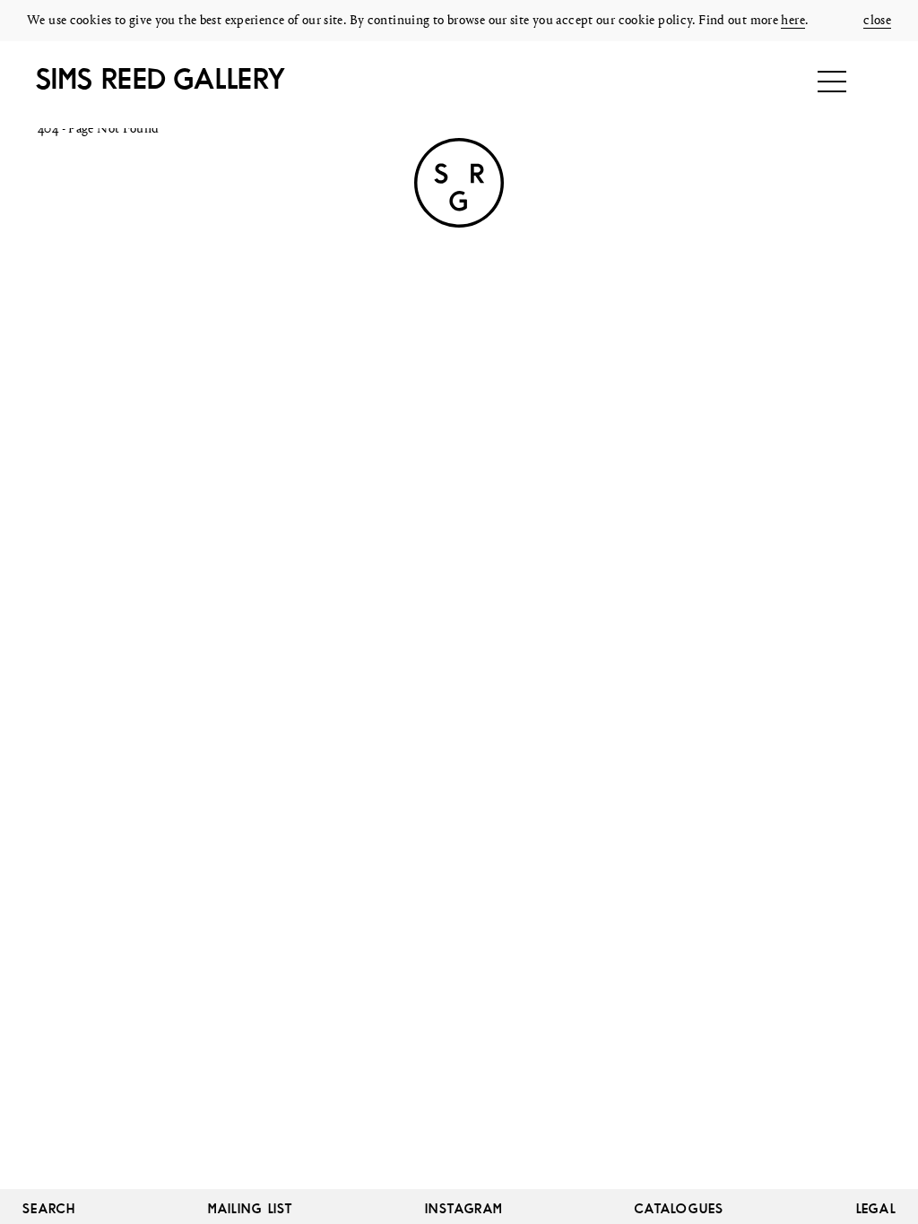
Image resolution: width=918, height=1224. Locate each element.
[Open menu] (832, 81)
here (793, 21)
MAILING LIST (250, 1208)
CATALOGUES (679, 1208)
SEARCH (49, 1208)
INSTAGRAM (464, 1208)
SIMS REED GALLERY (160, 79)
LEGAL (876, 1208)
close (877, 21)
